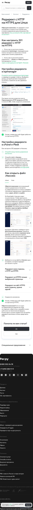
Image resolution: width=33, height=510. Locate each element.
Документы (3, 465)
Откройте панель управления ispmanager (15, 75)
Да (16, 329)
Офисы (2, 445)
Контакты (3, 442)
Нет (16, 334)
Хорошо (28, 505)
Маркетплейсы (5, 408)
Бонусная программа (7, 462)
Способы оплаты (5, 459)
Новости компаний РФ (7, 476)
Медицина (3, 416)
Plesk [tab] (12, 180)
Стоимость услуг (5, 457)
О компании (4, 440)
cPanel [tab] (7, 180)
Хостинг (2, 390)
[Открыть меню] (3, 3)
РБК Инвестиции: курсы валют (10, 479)
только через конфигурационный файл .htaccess (15, 62)
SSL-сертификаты (5, 396)
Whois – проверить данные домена (11, 425)
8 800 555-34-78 (6, 364)
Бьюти (2, 413)
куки (10, 504)
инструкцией (24, 167)
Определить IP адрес (7, 428)
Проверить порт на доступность (10, 430)
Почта (2, 393)
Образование (4, 410)
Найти (29, 8)
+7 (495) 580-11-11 (7, 369)
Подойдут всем (5, 405)
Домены (2, 387)
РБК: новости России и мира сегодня (12, 473)
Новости (3, 448)
